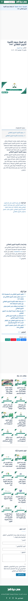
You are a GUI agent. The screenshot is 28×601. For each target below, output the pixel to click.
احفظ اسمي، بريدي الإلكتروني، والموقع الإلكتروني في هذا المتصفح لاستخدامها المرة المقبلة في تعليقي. (15, 568)
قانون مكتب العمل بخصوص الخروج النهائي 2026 (14, 326)
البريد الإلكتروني (21, 546)
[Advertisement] (14, 26)
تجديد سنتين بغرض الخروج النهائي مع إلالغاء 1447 (13, 298)
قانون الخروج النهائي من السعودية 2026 (13, 294)
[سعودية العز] (21, 2)
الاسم (23, 540)
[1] (20, 258)
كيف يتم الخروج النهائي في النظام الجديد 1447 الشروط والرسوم (14, 321)
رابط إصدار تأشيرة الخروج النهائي (15, 135)
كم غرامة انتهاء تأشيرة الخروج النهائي (15, 208)
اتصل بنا (21, 594)
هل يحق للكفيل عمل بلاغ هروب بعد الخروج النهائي (15, 204)
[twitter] (10, 598)
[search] (13, 2)
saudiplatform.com (18, 251)
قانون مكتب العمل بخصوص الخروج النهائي (14, 210)
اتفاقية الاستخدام (5, 594)
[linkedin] (16, 598)
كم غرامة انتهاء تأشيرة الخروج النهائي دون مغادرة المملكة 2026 (13, 302)
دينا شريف (19, 48)
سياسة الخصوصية (14, 594)
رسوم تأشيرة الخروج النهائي (16, 132)
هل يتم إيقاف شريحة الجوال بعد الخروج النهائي (13, 312)
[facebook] (7, 598)
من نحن (25, 594)
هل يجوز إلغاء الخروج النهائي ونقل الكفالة (15, 206)
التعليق (23, 552)
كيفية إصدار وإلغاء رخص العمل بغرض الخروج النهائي (14, 307)
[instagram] (13, 598)
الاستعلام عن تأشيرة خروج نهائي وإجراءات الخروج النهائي (15, 317)
